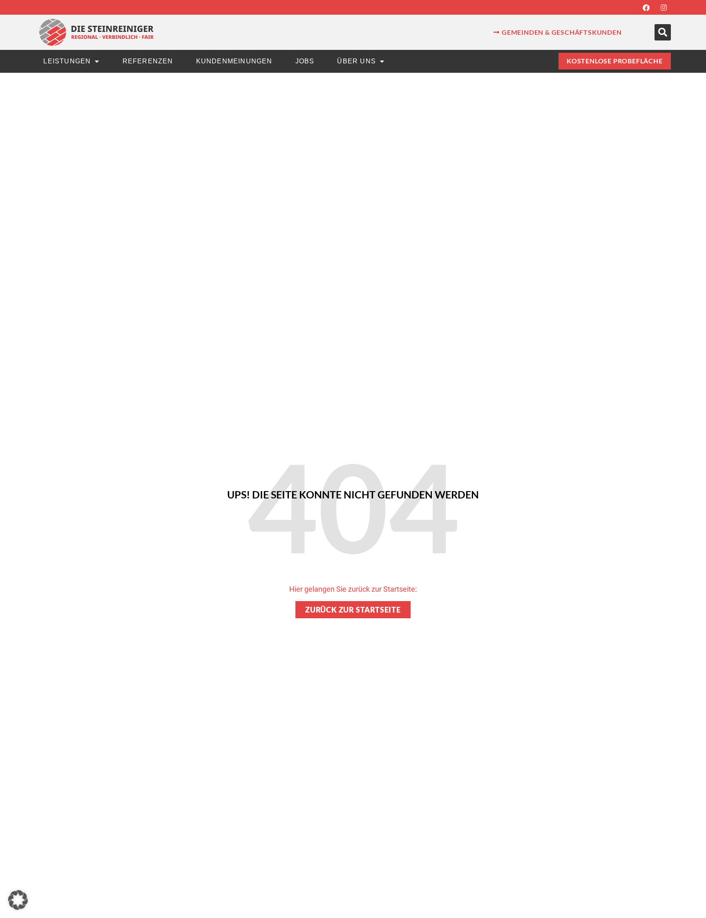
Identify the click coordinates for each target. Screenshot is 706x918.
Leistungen (67, 61)
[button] (663, 32)
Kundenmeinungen (234, 61)
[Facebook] (646, 7)
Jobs (305, 61)
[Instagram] (664, 7)
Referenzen (148, 61)
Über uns (356, 61)
